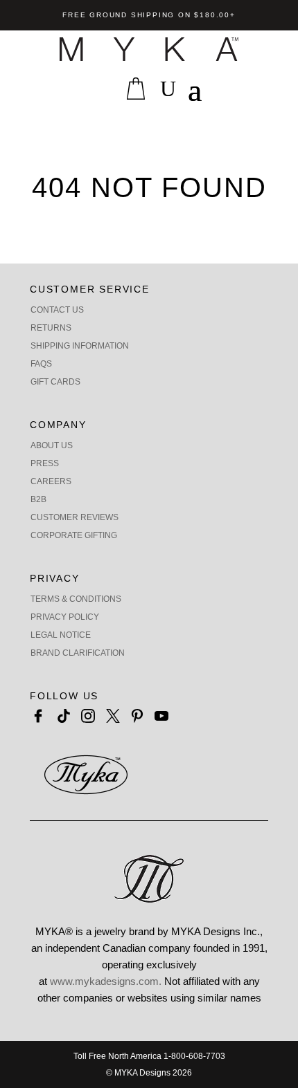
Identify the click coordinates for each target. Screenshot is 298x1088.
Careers (50, 481)
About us (51, 445)
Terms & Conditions (75, 599)
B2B (38, 499)
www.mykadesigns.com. (105, 981)
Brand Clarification (77, 653)
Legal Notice (60, 635)
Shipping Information (79, 346)
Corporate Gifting (73, 535)
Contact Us (57, 310)
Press (44, 463)
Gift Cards (55, 382)
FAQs (41, 364)
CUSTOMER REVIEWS (74, 517)
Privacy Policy (64, 617)
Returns (50, 328)
